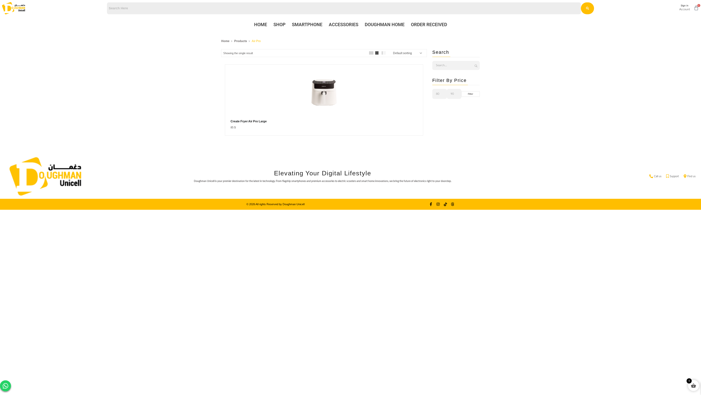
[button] (5, 385)
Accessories (343, 24)
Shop (279, 24)
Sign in (684, 5)
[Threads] (453, 204)
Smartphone (307, 24)
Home (260, 24)
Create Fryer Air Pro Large (249, 121)
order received (429, 24)
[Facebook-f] (431, 204)
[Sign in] (674, 7)
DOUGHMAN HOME (385, 24)
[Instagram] (438, 204)
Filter (470, 94)
